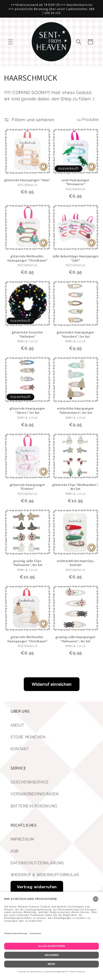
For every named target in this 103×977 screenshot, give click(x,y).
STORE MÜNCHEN (28, 737)
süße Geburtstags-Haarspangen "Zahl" (76, 258)
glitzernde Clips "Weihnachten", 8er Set (75, 487)
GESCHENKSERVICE (30, 782)
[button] (10, 42)
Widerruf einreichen (52, 684)
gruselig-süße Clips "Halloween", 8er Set (27, 563)
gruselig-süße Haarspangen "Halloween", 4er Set (75, 639)
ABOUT (17, 725)
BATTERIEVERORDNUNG (34, 806)
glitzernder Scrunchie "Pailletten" (27, 334)
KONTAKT (20, 749)
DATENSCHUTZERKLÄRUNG (37, 863)
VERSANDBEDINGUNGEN (35, 794)
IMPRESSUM (22, 839)
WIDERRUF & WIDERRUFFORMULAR (45, 875)
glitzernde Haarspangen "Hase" (27, 180)
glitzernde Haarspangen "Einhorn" (27, 487)
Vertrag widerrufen (37, 887)
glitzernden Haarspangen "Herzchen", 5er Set (75, 334)
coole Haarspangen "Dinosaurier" (76, 182)
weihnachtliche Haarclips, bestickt (75, 563)
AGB (14, 851)
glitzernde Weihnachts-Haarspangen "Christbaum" (27, 258)
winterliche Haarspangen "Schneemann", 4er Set (75, 410)
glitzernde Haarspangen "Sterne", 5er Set (27, 410)
